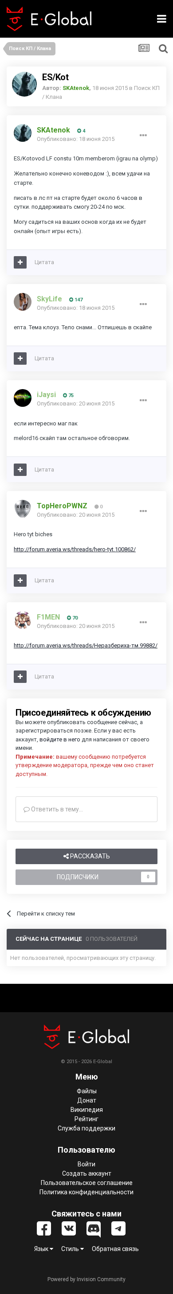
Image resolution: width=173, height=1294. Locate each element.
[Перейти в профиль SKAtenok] (24, 84)
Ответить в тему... (56, 809)
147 (78, 300)
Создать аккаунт (86, 1173)
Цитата (44, 262)
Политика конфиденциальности (86, 1192)
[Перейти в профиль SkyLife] (22, 302)
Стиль (70, 1248)
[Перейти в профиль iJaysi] (22, 398)
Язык (42, 1248)
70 (74, 618)
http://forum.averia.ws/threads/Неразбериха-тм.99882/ (85, 645)
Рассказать (89, 856)
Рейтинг (86, 1119)
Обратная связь (115, 1248)
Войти (86, 1164)
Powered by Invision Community (86, 1279)
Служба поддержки (86, 1128)
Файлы (87, 1091)
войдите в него (59, 739)
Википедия (87, 1109)
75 (70, 395)
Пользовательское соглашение (87, 1182)
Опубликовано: (75, 139)
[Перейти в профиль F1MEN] (22, 620)
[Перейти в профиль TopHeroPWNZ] (22, 509)
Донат (86, 1100)
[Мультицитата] (20, 262)
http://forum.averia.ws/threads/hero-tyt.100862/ (75, 549)
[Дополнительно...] (143, 135)
